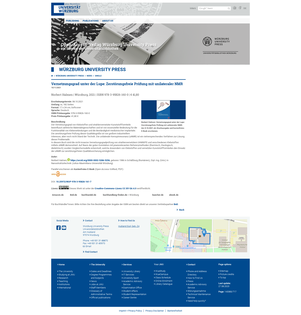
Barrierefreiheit (174, 310)
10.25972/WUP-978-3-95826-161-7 (73, 181)
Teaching (63, 281)
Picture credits (227, 274)
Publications (91, 20)
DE (245, 8)
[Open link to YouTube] (64, 228)
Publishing (72, 20)
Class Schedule (163, 277)
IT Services (128, 274)
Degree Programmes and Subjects (101, 276)
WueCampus (161, 274)
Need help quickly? (197, 301)
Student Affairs (130, 291)
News (89, 76)
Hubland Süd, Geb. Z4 (128, 226)
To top (223, 277)
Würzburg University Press (92, 69)
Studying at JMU (67, 274)
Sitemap (224, 271)
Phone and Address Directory (197, 273)
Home (62, 264)
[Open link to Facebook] (58, 228)
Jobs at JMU (97, 284)
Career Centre (130, 297)
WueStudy (160, 271)
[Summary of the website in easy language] (234, 8)
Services (127, 264)
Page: (221, 291)
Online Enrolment (163, 281)
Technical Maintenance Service (199, 296)
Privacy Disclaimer (154, 310)
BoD (176, 204)
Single (98, 76)
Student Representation (134, 294)
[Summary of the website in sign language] (239, 8)
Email (88, 246)
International (65, 287)
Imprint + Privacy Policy (130, 310)
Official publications (100, 297)
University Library (131, 271)
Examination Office (132, 287)
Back (181, 209)
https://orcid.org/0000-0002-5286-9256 (90, 160)
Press (190, 281)
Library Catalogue (163, 284)
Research (63, 278)
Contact (88, 220)
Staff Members (98, 287)
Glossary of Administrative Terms (101, 293)
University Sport (131, 278)
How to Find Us (127, 220)
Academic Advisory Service (132, 283)
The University (66, 271)
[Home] (52, 76)
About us (107, 20)
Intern (193, 8)
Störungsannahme (197, 291)
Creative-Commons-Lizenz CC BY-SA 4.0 (115, 188)
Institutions (64, 284)
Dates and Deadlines (101, 271)
